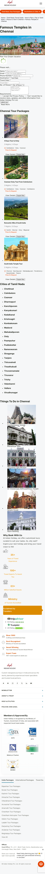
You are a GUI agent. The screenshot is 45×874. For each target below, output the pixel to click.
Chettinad (9, 289)
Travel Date (5, 80)
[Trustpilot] (3, 683)
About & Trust (8, 696)
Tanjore (8, 358)
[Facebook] (17, 683)
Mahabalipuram (11, 332)
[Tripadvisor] (8, 683)
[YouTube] (31, 683)
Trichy (7, 379)
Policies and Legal (9, 707)
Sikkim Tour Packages (10, 819)
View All (5, 837)
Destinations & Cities (31, 11)
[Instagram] (12, 683)
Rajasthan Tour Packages (11, 786)
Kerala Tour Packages (10, 790)
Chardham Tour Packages (11, 812)
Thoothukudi (10, 366)
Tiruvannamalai (11, 371)
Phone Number (6, 76)
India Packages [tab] (8, 780)
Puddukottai (10, 345)
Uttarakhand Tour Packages (12, 801)
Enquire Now (20, 154)
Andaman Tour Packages (11, 830)
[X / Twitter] (22, 683)
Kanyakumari (10, 310)
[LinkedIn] (26, 683)
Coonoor (8, 297)
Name (3, 71)
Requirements (5, 94)
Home (3, 18)
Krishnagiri (9, 319)
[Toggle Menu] (41, 3)
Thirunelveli (10, 362)
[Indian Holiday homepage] (10, 666)
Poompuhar (9, 340)
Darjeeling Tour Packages (11, 826)
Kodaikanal (9, 315)
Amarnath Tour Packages (11, 808)
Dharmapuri (10, 302)
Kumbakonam (10, 323)
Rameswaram (10, 349)
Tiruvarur (8, 375)
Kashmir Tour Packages (10, 794)
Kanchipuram (10, 306)
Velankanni (9, 384)
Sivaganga (9, 353)
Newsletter (7, 690)
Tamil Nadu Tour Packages (11, 11)
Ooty (6, 336)
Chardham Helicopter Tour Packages (15, 815)
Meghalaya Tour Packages (11, 833)
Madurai (8, 328)
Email (3, 73)
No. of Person (6, 85)
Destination (5, 78)
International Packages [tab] (25, 780)
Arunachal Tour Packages (11, 804)
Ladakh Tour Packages (10, 823)
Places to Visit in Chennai (15, 19)
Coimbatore (9, 293)
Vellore (7, 388)
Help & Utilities (8, 701)
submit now (4, 102)
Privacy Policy (18, 96)
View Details (10, 154)
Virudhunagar (11, 392)
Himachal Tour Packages (11, 797)
